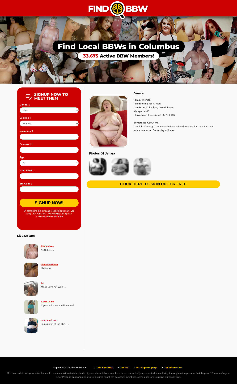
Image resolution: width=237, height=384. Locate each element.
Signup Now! (49, 202)
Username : (26, 131)
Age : (23, 157)
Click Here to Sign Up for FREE (153, 184)
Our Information (173, 367)
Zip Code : (26, 183)
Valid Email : (27, 170)
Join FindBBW (104, 367)
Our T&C (125, 367)
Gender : (25, 104)
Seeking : (25, 117)
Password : (26, 144)
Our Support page (146, 367)
